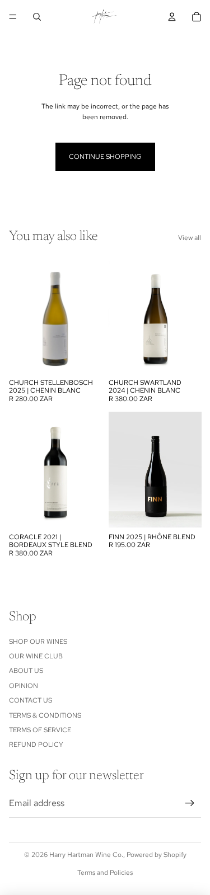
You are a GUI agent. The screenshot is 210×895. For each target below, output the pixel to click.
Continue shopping (105, 156)
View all (189, 237)
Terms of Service (40, 730)
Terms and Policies (105, 872)
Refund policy (36, 744)
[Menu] (13, 17)
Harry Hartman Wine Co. (86, 854)
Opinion (23, 685)
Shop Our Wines (38, 641)
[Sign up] (190, 803)
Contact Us (30, 700)
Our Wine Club (36, 656)
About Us (26, 670)
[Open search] (37, 16)
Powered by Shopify (156, 854)
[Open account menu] (172, 16)
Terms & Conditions (45, 715)
